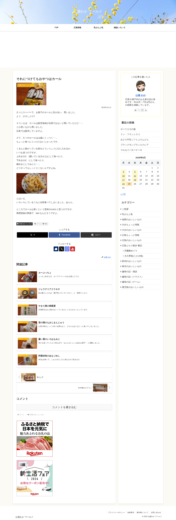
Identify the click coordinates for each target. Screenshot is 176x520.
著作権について (142, 512)
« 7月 (123, 194)
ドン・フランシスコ (130, 134)
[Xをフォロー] (61, 249)
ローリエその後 (128, 129)
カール (38, 224)
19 (135, 180)
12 (135, 176)
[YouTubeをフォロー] (72, 249)
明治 (45, 224)
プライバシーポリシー (116, 512)
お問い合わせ (156, 512)
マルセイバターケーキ (131, 150)
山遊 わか (141, 95)
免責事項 (130, 512)
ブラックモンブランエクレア (135, 145)
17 (123, 180)
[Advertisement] (88, 51)
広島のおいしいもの (25, 224)
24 (123, 184)
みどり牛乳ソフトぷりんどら (135, 139)
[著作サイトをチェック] (56, 249)
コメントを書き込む (64, 407)
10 (123, 176)
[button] (96, 235)
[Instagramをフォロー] (67, 249)
